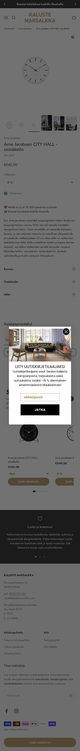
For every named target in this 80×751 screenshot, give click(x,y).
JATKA (40, 409)
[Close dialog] (66, 331)
